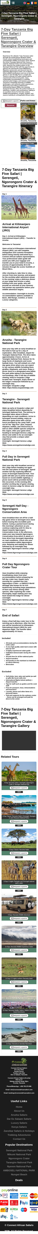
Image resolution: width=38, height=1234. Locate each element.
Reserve (10, 105)
